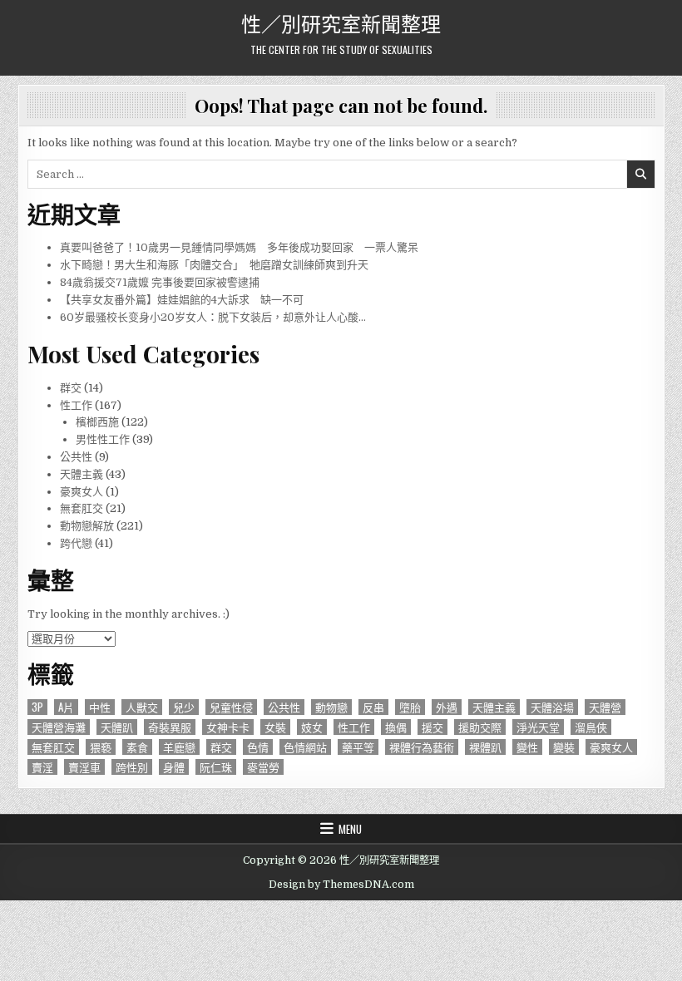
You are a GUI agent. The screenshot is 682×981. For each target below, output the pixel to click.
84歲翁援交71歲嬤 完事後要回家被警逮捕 (159, 282)
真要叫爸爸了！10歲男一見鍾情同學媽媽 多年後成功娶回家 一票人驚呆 (239, 247)
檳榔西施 (97, 422)
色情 (258, 747)
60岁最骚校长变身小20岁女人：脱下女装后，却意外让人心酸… (213, 317)
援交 (432, 727)
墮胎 (410, 707)
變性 (527, 747)
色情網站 (305, 747)
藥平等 (358, 747)
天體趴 (117, 727)
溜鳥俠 (591, 727)
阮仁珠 (216, 767)
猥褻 (100, 747)
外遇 (446, 707)
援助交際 (480, 727)
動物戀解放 (87, 526)
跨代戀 (76, 543)
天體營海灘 (59, 727)
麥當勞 (263, 767)
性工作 (76, 405)
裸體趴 (485, 747)
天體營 (605, 707)
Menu (350, 829)
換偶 (396, 727)
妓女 (312, 727)
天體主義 (81, 474)
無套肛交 (81, 508)
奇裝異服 (169, 727)
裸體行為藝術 (421, 747)
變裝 (564, 747)
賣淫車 (84, 767)
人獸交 (142, 707)
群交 (71, 388)
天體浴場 (552, 707)
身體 (174, 767)
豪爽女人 (81, 492)
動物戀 (331, 707)
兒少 (184, 707)
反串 (373, 707)
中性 (100, 707)
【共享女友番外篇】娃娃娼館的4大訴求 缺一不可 (182, 299)
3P (37, 707)
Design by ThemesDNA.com (341, 884)
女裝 (275, 727)
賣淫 (42, 767)
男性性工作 (103, 439)
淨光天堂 (538, 727)
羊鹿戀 (179, 747)
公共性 (76, 457)
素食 (137, 747)
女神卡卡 (228, 727)
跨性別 (132, 767)
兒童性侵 (231, 707)
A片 (66, 707)
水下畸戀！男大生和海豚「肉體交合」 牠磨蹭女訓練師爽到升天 (214, 265)
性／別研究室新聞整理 (341, 22)
